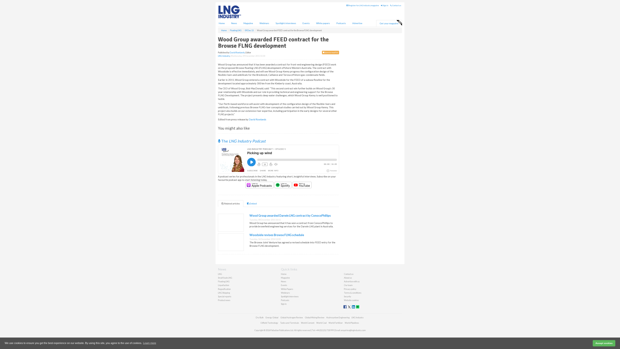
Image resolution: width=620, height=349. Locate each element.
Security (347, 296)
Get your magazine (389, 23)
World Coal (321, 323)
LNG (220, 274)
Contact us (396, 5)
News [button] (234, 23)
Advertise (357, 23)
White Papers (287, 289)
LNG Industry (224, 56)
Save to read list (331, 52)
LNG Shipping (224, 292)
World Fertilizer (336, 323)
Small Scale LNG (225, 277)
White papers (323, 23)
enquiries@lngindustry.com (353, 330)
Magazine (248, 23)
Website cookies (351, 300)
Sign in (385, 5)
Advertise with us (352, 281)
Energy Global (272, 317)
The (243, 141)
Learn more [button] (149, 343)
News (283, 281)
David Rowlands (237, 52)
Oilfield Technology (269, 323)
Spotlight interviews (286, 23)
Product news (224, 300)
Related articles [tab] (232, 203)
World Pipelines (352, 323)
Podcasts (341, 23)
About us (348, 277)
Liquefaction (223, 285)
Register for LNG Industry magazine (363, 5)
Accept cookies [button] (604, 343)
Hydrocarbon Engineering (338, 317)
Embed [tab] (253, 203)
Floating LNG (224, 281)
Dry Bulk (260, 317)
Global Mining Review (314, 317)
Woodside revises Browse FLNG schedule (276, 235)
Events (306, 23)
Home (222, 23)
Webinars (264, 23)
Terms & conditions (352, 292)
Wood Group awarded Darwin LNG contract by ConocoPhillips (290, 215)
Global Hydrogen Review (291, 317)
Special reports (224, 296)
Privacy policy (350, 289)
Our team (348, 285)
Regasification (224, 289)
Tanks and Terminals (289, 323)
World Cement (307, 323)
